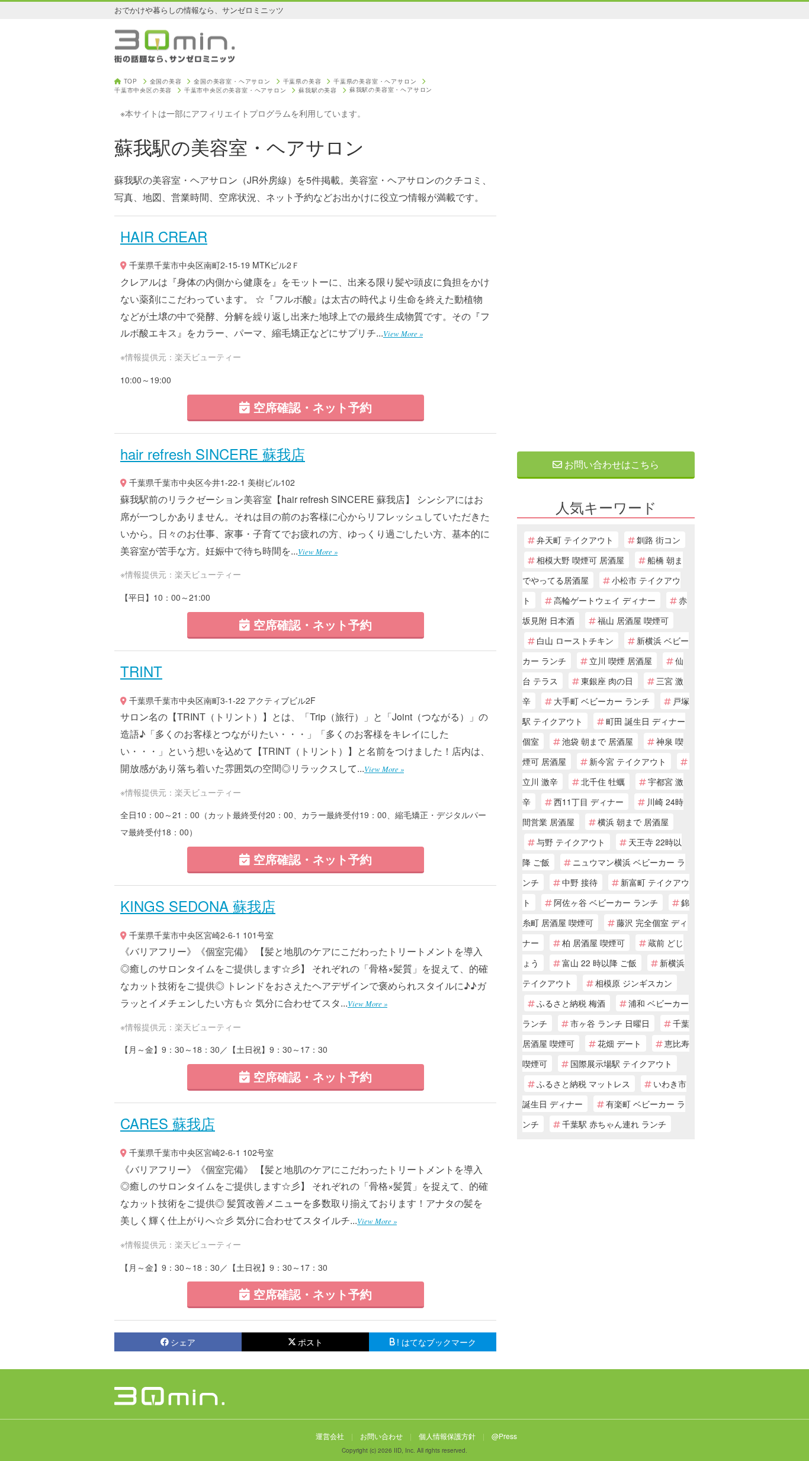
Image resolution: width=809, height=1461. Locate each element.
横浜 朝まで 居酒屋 (633, 822)
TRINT (141, 671)
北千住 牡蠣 (603, 781)
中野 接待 (580, 882)
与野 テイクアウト (571, 842)
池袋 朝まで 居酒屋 (597, 741)
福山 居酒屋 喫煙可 (633, 620)
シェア (183, 1342)
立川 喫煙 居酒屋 (620, 661)
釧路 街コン (658, 540)
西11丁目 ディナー (589, 802)
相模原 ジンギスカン (633, 983)
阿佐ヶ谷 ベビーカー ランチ (606, 902)
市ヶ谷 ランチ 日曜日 (610, 1023)
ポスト (310, 1342)
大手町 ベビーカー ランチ (602, 701)
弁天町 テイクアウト (575, 540)
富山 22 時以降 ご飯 (599, 963)
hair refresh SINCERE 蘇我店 (212, 453)
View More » (403, 333)
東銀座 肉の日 (607, 681)
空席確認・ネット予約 (311, 406)
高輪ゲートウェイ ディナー (605, 600)
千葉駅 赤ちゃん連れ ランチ (614, 1124)
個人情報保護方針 (447, 1436)
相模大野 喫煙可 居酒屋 (580, 560)
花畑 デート (619, 1043)
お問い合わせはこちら (610, 464)
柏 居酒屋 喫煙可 (593, 943)
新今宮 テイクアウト (627, 761)
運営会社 (330, 1436)
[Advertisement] (606, 256)
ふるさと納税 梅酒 (571, 1003)
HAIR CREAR (163, 236)
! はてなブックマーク (436, 1342)
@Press (504, 1436)
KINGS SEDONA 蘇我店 (197, 905)
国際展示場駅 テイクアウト (621, 1063)
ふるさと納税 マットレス (583, 1084)
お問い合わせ (381, 1436)
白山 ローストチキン (575, 640)
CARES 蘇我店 (167, 1123)
